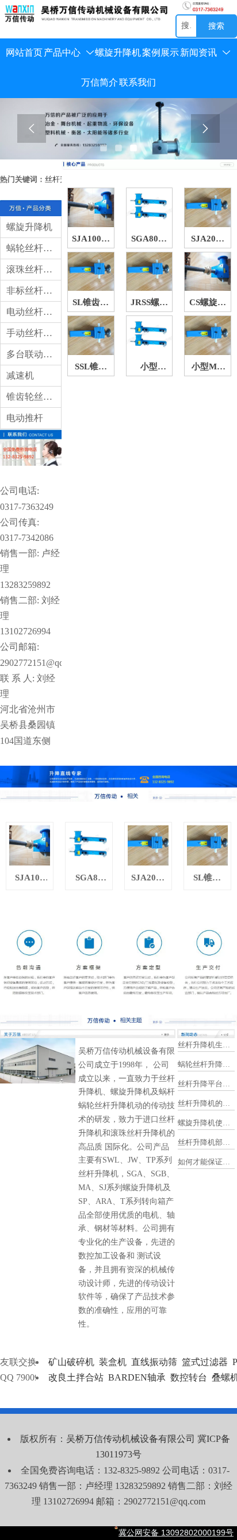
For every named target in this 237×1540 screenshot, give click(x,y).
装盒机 (113, 1362)
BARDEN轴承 (137, 1377)
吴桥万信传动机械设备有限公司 (130, 1439)
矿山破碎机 (71, 1362)
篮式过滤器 (205, 1362)
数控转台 (188, 1377)
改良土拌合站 (76, 1377)
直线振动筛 (154, 1362)
